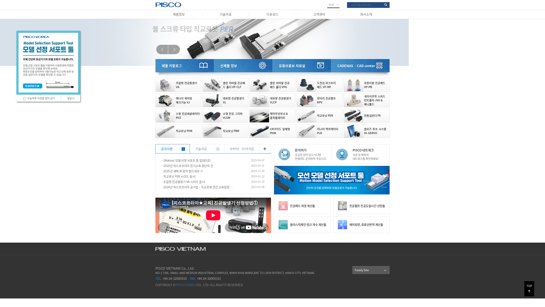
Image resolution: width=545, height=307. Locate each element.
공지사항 (167, 148)
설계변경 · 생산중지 (240, 149)
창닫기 (70, 98)
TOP (529, 288)
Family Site (371, 270)
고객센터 (319, 14)
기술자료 (226, 14)
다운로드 (272, 14)
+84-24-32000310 (171, 278)
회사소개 (366, 14)
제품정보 (179, 14)
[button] (162, 50)
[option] (272, 42)
